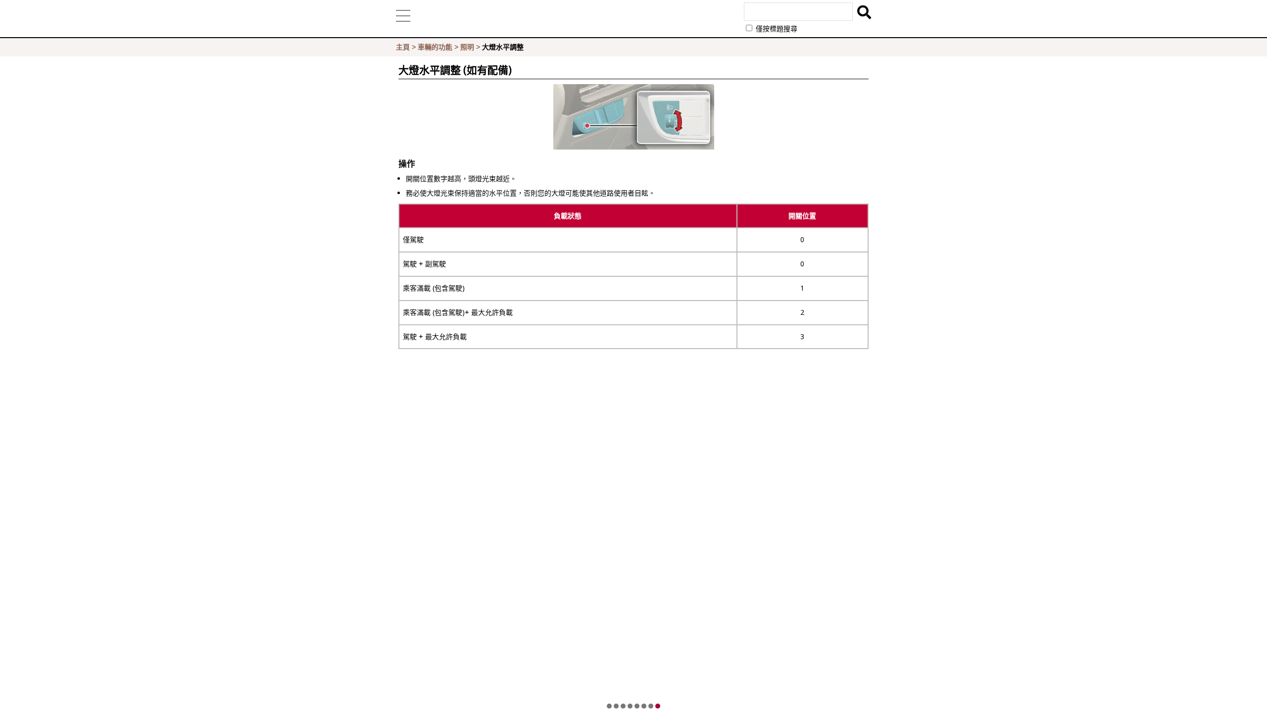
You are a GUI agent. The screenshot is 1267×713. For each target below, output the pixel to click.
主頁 (403, 47)
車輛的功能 (435, 47)
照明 (467, 47)
